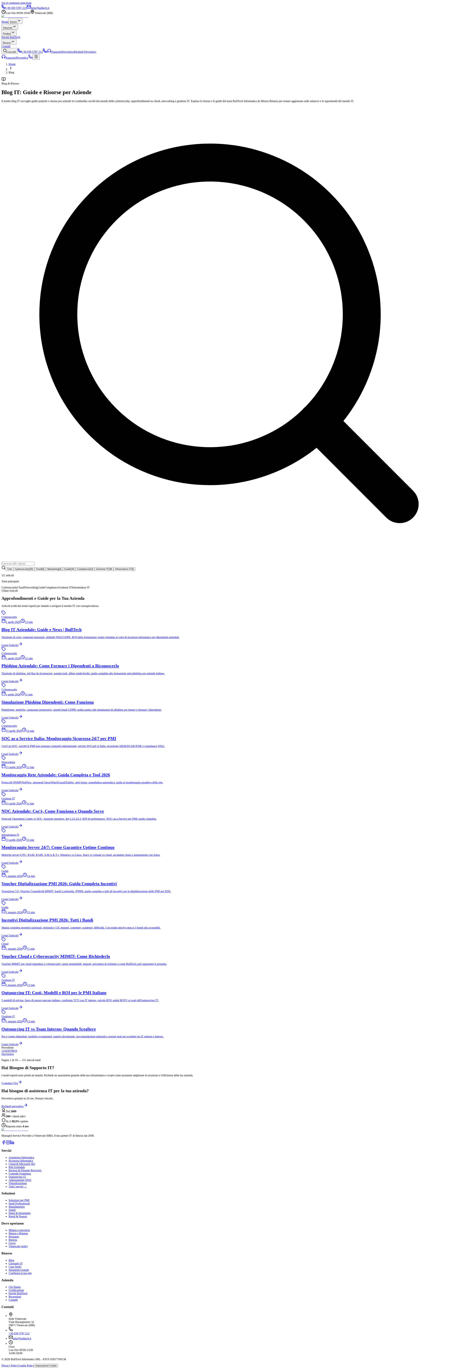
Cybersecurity (24, 569)
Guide (69, 569)
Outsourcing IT (17, 1176)
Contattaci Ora (9, 1083)
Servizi (13, 22)
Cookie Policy (26, 1365)
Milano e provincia (19, 1230)
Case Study (15, 1266)
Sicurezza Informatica (21, 1160)
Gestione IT (104, 569)
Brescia (13, 1239)
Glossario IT (16, 1263)
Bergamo (14, 1236)
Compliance (85, 569)
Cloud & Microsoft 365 (22, 1163)
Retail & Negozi (18, 1216)
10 (15, 1050)
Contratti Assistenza (20, 1173)
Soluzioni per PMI (19, 1200)
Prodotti (7, 33)
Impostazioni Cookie (46, 1365)
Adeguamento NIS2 (20, 1180)
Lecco (12, 1243)
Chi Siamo (15, 1286)
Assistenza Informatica (21, 1157)
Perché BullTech (10, 37)
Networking (54, 569)
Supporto (11, 57)
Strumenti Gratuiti (19, 1269)
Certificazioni (16, 1290)
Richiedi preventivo (12, 1106)
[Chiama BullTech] (45, 51)
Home (4, 21)
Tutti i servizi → (18, 1186)
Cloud (40, 569)
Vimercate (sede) (18, 1246)
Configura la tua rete (20, 1273)
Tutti (9, 569)
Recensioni (15, 1296)
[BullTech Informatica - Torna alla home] (14, 16)
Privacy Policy (9, 1365)
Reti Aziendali (17, 1167)
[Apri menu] (36, 57)
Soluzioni (7, 27)
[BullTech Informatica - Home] (14, 1129)
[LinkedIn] (12, 1143)
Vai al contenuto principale (16, 2)
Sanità (12, 1209)
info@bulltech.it (22, 1338)
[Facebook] (3, 1143)
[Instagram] (8, 1143)
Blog (11, 1260)
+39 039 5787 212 (19, 1333)
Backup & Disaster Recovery (25, 1170)
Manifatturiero (17, 1206)
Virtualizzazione (18, 1183)
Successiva (7, 1054)
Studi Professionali (19, 1203)
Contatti (5, 46)
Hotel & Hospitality (20, 1213)
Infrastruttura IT (124, 569)
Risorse (7, 43)
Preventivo (22, 57)
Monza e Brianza (18, 1233)
